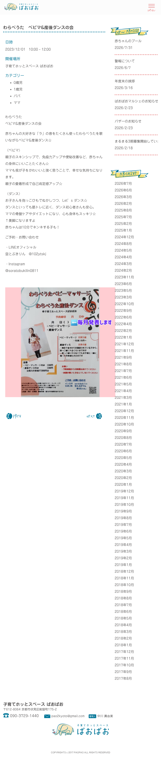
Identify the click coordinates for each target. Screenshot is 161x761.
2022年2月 (123, 330)
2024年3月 (123, 263)
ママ (17, 102)
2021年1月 (123, 404)
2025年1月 (123, 230)
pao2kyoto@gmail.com (67, 716)
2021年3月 (123, 397)
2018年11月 (124, 578)
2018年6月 (123, 611)
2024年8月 (123, 243)
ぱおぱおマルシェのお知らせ (136, 101)
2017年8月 (123, 678)
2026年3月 (123, 197)
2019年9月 (123, 511)
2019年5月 (123, 538)
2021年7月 (123, 370)
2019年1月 (123, 564)
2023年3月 (123, 297)
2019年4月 (123, 544)
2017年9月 (123, 671)
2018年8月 (123, 598)
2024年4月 (123, 257)
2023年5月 (123, 290)
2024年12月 (124, 237)
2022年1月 (123, 337)
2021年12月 (124, 344)
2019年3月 (123, 551)
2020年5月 (123, 457)
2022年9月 (123, 310)
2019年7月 (123, 524)
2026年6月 (123, 190)
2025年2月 (123, 223)
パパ (17, 96)
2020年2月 (123, 477)
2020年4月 (123, 464)
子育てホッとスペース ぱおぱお (29, 66)
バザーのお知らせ (128, 121)
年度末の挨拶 (125, 81)
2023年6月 (123, 284)
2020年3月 (123, 471)
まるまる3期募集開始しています (136, 141)
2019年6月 (123, 531)
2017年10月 (124, 665)
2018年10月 (124, 584)
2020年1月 (123, 484)
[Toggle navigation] (151, 7)
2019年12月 (124, 491)
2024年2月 (123, 270)
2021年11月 (124, 350)
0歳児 (18, 82)
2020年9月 (123, 431)
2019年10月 (124, 504)
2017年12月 (124, 651)
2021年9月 (123, 357)
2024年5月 (123, 250)
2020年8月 (123, 437)
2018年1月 (123, 645)
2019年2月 (123, 558)
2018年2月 (123, 638)
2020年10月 (124, 424)
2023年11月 (124, 277)
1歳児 (18, 89)
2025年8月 (123, 210)
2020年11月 (124, 417)
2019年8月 (123, 518)
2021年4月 (123, 391)
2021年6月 (123, 377)
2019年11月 (124, 498)
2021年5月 (123, 384)
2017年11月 (124, 658)
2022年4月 (123, 324)
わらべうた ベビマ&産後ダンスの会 (38, 27)
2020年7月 (123, 444)
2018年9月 (123, 591)
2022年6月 (123, 317)
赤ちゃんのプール (128, 41)
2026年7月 (123, 183)
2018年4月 (123, 625)
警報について (125, 61)
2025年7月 (123, 217)
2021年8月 (123, 364)
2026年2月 (123, 203)
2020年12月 (124, 411)
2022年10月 (124, 304)
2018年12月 (124, 571)
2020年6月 (123, 451)
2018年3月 (123, 631)
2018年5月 (123, 618)
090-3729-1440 (24, 716)
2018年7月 (123, 605)
